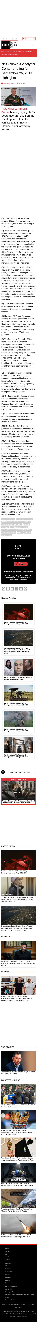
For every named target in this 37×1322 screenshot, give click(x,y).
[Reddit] (3, 588)
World (7, 1257)
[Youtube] (12, 38)
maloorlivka (17, 524)
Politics (7, 1275)
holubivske (17, 521)
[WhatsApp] (16, 588)
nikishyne (5, 527)
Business (8, 1277)
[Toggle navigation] (33, 44)
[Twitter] (3, 38)
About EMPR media (11, 1286)
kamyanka (26, 521)
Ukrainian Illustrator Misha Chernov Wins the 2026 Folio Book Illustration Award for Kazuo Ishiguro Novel (18, 1132)
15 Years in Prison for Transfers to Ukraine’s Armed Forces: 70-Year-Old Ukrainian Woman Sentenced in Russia (17, 899)
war (10, 535)
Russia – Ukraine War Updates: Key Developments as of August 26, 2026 (16, 704)
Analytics (8, 1268)
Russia (25, 527)
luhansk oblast (7, 524)
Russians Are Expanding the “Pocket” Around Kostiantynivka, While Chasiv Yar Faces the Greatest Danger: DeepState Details (17, 650)
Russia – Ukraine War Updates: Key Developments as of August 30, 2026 (16, 623)
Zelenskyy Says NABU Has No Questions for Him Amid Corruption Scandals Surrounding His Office (18, 963)
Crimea (7, 1259)
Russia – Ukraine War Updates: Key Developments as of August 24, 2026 (16, 756)
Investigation (9, 1271)
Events (7, 1280)
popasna (18, 527)
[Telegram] (25, 588)
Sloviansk (27, 532)
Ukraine (4, 535)
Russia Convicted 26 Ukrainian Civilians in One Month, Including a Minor (18, 678)
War (6, 1254)
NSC (12, 527)
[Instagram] (16, 38)
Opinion (8, 1263)
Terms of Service (10, 1300)
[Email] (21, 588)
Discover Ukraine (11, 1283)
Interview (8, 1266)
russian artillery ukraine (23, 529)
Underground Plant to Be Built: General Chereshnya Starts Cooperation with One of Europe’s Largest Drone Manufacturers (16, 998)
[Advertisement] (18, 18)
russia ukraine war (8, 529)
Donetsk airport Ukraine (24, 519)
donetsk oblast (7, 521)
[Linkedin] (9, 38)
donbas (4, 519)
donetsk (11, 519)
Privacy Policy (10, 1292)
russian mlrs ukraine (8, 532)
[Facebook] (6, 38)
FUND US (8, 1289)
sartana (19, 532)
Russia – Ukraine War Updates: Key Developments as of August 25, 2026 (16, 730)
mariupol (26, 524)
